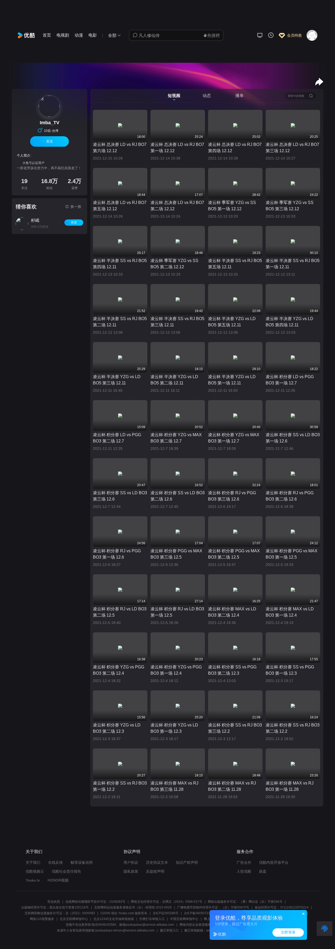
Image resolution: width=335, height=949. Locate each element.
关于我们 (33, 862)
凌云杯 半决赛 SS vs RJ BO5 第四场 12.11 (120, 263)
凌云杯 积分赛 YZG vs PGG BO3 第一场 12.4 (176, 670)
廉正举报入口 (169, 930)
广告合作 (244, 862)
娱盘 (262, 871)
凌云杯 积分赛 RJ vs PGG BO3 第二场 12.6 (290, 496)
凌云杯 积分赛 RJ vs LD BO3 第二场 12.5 (120, 612)
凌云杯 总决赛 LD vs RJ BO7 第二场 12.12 (177, 205)
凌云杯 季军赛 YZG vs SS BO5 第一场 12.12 (232, 205)
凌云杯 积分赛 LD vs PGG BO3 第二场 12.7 (117, 438)
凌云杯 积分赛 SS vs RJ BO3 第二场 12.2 (293, 728)
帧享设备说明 (82, 862)
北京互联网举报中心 (74, 919)
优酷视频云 (35, 871)
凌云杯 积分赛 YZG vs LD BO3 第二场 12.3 (117, 728)
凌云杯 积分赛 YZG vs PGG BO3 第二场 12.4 (118, 670)
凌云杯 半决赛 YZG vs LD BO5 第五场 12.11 (232, 321)
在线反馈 (55, 862)
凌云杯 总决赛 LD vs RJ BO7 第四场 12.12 (235, 147)
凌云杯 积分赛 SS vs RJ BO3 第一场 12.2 (120, 786)
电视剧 (63, 35)
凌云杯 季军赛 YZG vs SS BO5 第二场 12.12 (174, 263)
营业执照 (53, 901)
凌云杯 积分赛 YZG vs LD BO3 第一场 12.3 (174, 728)
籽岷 (35, 220)
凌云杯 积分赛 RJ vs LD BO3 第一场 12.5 (177, 612)
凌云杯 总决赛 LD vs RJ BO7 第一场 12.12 (177, 147)
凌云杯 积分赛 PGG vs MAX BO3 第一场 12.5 (291, 554)
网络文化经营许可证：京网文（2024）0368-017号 (166, 901)
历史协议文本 (157, 862)
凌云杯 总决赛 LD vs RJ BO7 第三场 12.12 (292, 147)
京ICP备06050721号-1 (200, 913)
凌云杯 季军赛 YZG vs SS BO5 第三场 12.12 (290, 205)
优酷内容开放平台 (273, 862)
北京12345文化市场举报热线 (113, 919)
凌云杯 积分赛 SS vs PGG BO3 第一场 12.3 (290, 670)
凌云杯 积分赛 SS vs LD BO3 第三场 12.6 (120, 496)
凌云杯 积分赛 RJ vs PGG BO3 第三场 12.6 (232, 496)
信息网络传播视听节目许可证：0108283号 (95, 901)
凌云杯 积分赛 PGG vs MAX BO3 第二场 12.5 (234, 554)
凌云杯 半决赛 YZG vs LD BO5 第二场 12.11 (174, 379)
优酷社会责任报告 (66, 871)
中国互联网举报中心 (184, 919)
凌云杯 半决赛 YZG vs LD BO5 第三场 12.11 (117, 379)
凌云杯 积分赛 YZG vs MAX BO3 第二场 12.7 (176, 438)
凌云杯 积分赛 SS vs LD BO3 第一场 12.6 (293, 438)
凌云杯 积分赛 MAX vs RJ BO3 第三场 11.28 (174, 786)
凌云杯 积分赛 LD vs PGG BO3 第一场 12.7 (290, 379)
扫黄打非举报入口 (152, 919)
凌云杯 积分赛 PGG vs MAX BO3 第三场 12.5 (176, 554)
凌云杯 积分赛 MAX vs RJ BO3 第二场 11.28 (232, 786)
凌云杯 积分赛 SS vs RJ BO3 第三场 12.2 (235, 728)
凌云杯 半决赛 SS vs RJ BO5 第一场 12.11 (293, 263)
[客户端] (259, 35)
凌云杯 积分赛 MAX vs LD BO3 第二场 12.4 (232, 612)
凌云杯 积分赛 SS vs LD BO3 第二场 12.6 (177, 496)
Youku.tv (33, 880)
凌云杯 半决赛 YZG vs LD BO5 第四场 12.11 (289, 321)
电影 (92, 35)
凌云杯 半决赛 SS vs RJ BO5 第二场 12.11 (120, 321)
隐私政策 (131, 871)
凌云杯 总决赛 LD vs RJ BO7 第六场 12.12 (120, 147)
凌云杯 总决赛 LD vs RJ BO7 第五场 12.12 (120, 205)
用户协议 (131, 862)
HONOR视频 (58, 880)
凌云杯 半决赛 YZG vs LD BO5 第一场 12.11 (232, 379)
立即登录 (288, 932)
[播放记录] (270, 35)
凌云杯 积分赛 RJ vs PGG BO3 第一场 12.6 (117, 554)
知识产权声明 (187, 862)
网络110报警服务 (42, 919)
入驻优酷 (244, 871)
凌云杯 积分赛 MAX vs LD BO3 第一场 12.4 (290, 612)
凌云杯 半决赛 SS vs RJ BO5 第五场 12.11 (235, 263)
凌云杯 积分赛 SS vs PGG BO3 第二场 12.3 (232, 670)
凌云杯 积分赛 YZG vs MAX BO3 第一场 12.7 (233, 438)
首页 (47, 35)
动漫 (79, 35)
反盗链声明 (155, 871)
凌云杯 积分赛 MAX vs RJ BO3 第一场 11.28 (290, 786)
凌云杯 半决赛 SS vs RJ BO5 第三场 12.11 (177, 321)
